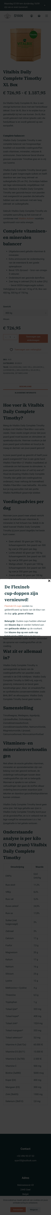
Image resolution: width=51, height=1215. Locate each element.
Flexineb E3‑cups (13, 606)
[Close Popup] (49, 581)
